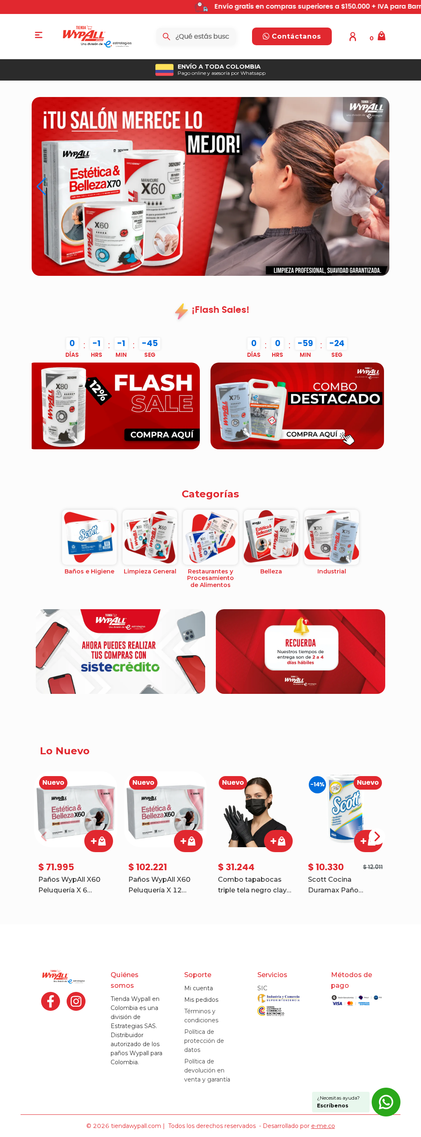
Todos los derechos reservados (212, 1126)
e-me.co (323, 1126)
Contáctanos (295, 36)
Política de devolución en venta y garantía (207, 1070)
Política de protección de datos (204, 1041)
